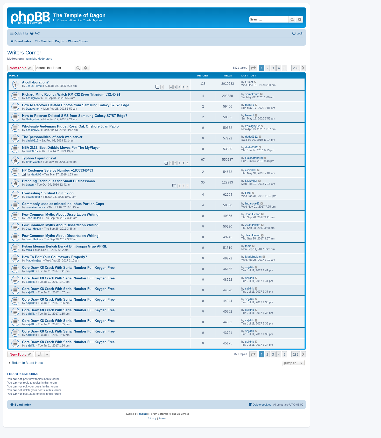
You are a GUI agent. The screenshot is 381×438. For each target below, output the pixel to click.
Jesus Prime (34, 85)
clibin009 (250, 170)
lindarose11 (252, 203)
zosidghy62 (33, 98)
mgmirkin (30, 58)
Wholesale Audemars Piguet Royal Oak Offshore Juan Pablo (70, 126)
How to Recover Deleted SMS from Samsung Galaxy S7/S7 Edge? (74, 116)
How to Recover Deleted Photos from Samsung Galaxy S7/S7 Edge (75, 105)
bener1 (249, 104)
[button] (253, 68)
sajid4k (30, 271)
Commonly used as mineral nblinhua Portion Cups (63, 204)
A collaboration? (35, 82)
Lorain (30, 184)
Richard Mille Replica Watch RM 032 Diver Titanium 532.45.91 (71, 94)
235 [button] (295, 68)
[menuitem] (35, 33)
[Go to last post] (255, 81)
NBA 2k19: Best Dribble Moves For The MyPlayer (61, 148)
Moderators (45, 58)
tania (29, 249)
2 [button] (267, 68)
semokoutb (252, 94)
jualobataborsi (254, 157)
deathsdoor (33, 196)
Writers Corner (24, 52)
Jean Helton (33, 218)
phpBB (143, 413)
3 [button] (273, 68)
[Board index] (31, 17)
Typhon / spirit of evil (39, 158)
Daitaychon (33, 108)
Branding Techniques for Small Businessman (58, 181)
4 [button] (279, 68)
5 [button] (284, 68)
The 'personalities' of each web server (52, 137)
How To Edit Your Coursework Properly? (54, 257)
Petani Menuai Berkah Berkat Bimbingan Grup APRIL (64, 246)
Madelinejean (34, 260)
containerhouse (35, 207)
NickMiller (251, 180)
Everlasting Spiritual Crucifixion (48, 193)
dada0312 (32, 140)
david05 (36, 174)
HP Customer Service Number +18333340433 (57, 170)
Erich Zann (33, 161)
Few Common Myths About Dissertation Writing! (61, 214)
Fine (248, 192)
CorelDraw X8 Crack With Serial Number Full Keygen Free (68, 268)
